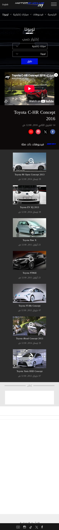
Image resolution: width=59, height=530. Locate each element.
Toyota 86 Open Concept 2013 (29, 174)
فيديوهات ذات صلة (32, 144)
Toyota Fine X (29, 240)
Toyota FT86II (29, 273)
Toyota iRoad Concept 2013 (29, 338)
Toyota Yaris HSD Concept (30, 371)
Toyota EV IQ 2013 (29, 207)
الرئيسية (52, 14)
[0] (51, 130)
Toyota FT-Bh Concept (29, 306)
